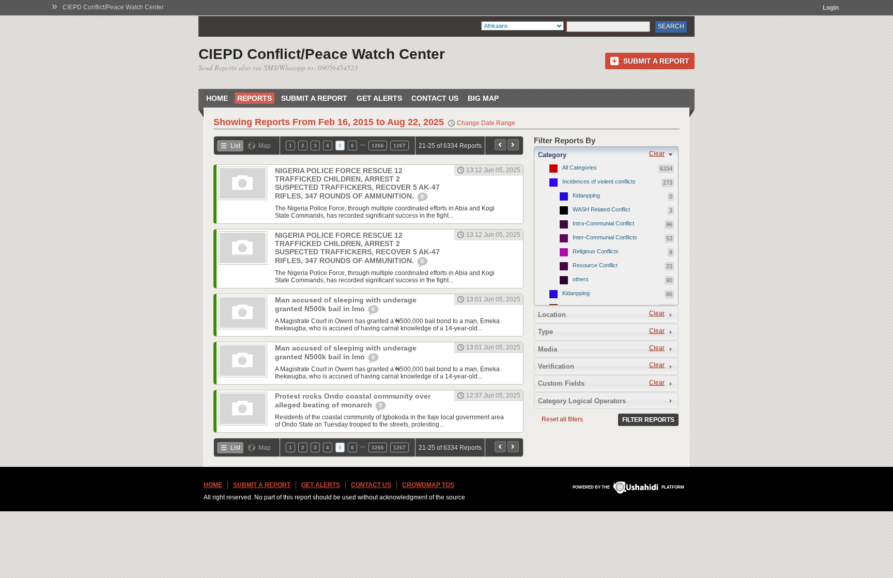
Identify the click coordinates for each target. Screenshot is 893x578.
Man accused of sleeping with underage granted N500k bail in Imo (346, 304)
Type (545, 332)
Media (547, 349)
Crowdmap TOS (428, 485)
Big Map (483, 98)
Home (217, 98)
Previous (500, 144)
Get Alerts (379, 98)
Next (513, 144)
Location (552, 314)
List (235, 145)
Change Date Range (486, 123)
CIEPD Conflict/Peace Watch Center (113, 7)
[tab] (606, 154)
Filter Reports (648, 419)
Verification (556, 366)
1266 (378, 145)
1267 (399, 145)
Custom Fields (561, 383)
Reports (254, 98)
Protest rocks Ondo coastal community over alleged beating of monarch (352, 400)
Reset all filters (562, 419)
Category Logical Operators (582, 401)
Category (552, 155)
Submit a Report (656, 61)
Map (264, 145)
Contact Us (434, 98)
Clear (657, 153)
